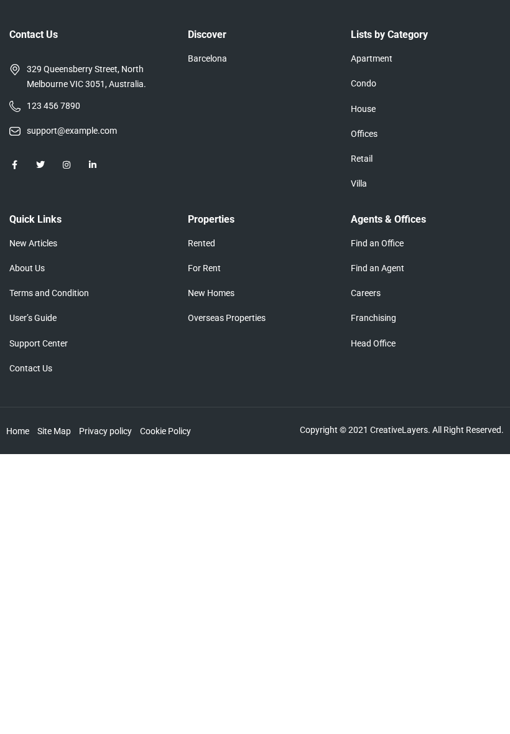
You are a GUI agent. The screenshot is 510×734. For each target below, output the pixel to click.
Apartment (371, 58)
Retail (362, 159)
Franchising (373, 318)
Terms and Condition (49, 293)
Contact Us (30, 368)
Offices (364, 134)
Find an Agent (377, 268)
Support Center (38, 343)
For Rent (204, 268)
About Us (27, 268)
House (363, 109)
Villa (359, 183)
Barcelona (207, 58)
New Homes (211, 293)
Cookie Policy (165, 431)
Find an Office (377, 243)
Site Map (54, 431)
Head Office (373, 343)
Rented (201, 243)
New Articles (33, 243)
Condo (363, 83)
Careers (366, 293)
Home (17, 431)
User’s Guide (33, 318)
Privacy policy (105, 431)
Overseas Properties (227, 318)
